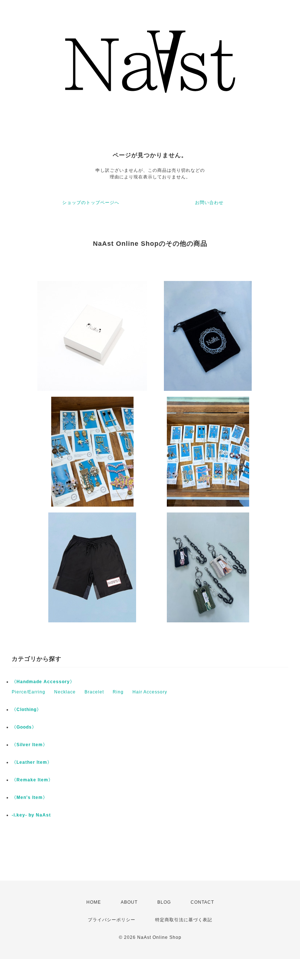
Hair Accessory (149, 692)
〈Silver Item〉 (30, 744)
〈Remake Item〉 (32, 779)
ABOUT (129, 902)
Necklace (65, 692)
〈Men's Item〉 (30, 797)
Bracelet (94, 692)
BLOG (164, 902)
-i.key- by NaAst (31, 815)
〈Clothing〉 (26, 709)
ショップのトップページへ (90, 202)
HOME (93, 902)
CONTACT (202, 902)
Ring (118, 692)
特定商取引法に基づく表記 (183, 919)
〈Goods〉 (24, 727)
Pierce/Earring (28, 692)
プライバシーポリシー (111, 919)
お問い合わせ (209, 202)
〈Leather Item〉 (32, 762)
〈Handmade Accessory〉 (43, 681)
